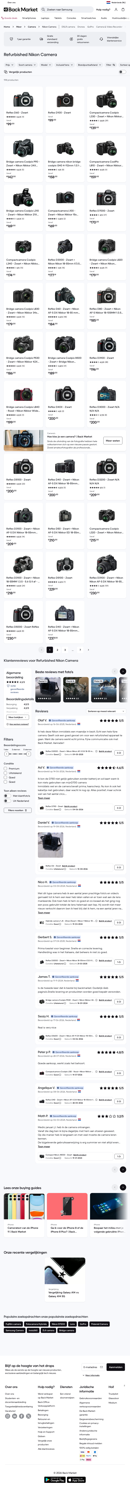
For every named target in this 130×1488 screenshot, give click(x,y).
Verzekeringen (45, 1427)
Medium (113, 1402)
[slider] (6, 754)
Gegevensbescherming (91, 1419)
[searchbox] (69, 9)
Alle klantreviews (46, 1448)
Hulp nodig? (103, 9)
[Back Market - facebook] (21, 1416)
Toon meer (44, 798)
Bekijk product (105, 751)
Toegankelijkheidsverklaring (19, 1406)
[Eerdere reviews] (115, 1169)
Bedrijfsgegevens (88, 1439)
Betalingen (43, 1410)
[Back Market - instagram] (7, 1416)
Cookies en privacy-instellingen (89, 1425)
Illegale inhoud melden (90, 1443)
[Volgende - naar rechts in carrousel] (123, 671)
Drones (81, 26)
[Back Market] (21, 9)
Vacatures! (10, 1411)
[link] (112, 440)
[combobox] (10, 64)
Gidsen (41, 1436)
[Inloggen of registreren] (116, 9)
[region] (80, 690)
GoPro (90, 26)
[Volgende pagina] (88, 650)
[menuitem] (29, 18)
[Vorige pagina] (41, 650)
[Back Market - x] (28, 1416)
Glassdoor (114, 1398)
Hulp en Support (46, 1431)
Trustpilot (113, 1393)
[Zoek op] (43, 9)
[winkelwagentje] (123, 9)
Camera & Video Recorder (109, 26)
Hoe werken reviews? (19, 724)
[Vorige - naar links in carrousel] (115, 671)
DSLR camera (68, 26)
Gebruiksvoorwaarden (90, 1398)
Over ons (9, 1393)
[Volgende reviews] (123, 1169)
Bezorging (43, 1414)
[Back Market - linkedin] (14, 1416)
